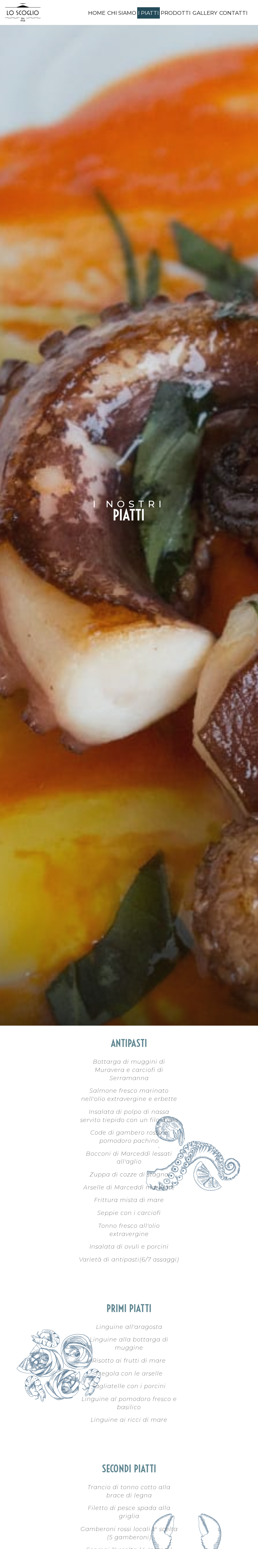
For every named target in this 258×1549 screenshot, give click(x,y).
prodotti (176, 13)
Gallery (205, 13)
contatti (233, 13)
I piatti (148, 13)
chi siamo (121, 13)
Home (96, 13)
